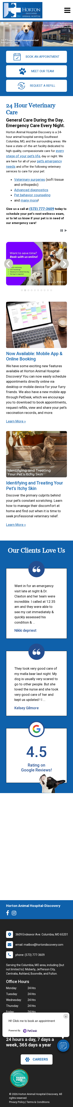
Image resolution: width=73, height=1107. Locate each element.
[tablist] (36, 290)
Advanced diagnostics (31, 190)
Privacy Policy (17, 1102)
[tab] (22, 290)
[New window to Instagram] (15, 913)
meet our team (42, 71)
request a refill (42, 86)
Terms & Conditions (38, 1102)
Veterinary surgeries (29, 179)
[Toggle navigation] (67, 10)
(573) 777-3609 (41, 209)
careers (40, 1059)
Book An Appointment (42, 57)
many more (29, 200)
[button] (63, 1045)
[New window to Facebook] (8, 913)
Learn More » (16, 421)
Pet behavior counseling (32, 195)
